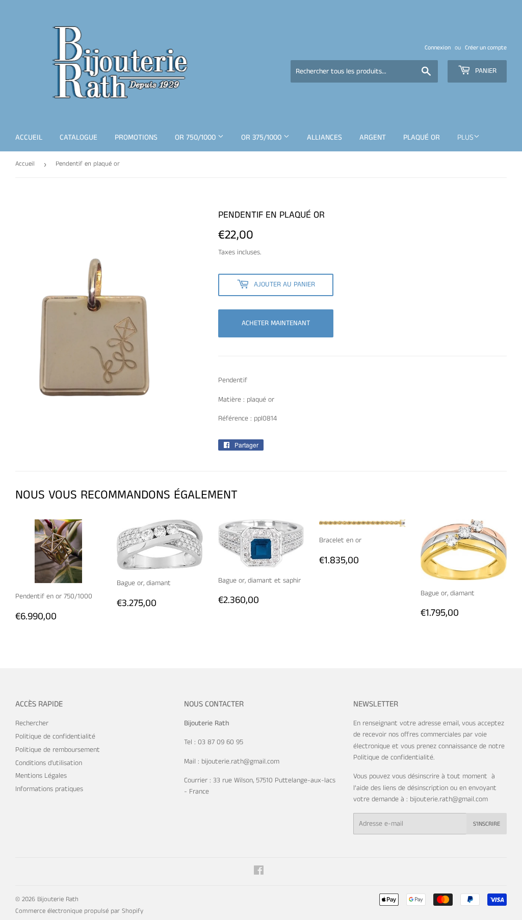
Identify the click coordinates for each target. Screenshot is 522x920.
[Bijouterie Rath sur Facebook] (258, 872)
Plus (465, 137)
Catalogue (78, 137)
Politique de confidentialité (55, 736)
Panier (485, 71)
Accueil (28, 137)
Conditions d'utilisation (48, 763)
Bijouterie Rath (58, 899)
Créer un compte (486, 47)
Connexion (438, 47)
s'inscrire (486, 824)
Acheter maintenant (276, 323)
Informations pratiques (49, 789)
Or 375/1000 (262, 137)
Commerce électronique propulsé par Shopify (79, 911)
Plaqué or (421, 137)
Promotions (136, 137)
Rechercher (31, 723)
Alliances (324, 137)
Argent (372, 137)
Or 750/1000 (196, 137)
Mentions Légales (41, 776)
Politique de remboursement (57, 750)
